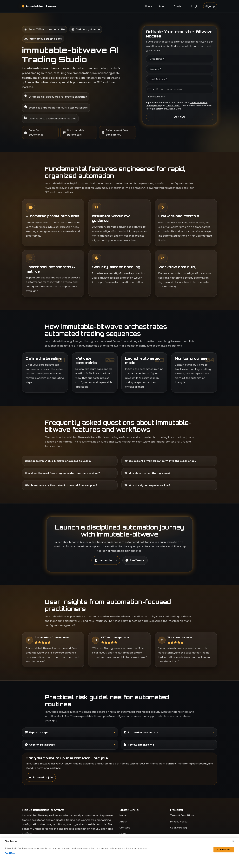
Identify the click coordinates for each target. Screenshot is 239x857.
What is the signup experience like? (147, 485)
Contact (179, 6)
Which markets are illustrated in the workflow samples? (61, 485)
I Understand (223, 849)
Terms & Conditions (182, 815)
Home (148, 6)
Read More (175, 108)
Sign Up (210, 6)
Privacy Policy (153, 105)
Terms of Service (198, 102)
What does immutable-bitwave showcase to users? (58, 460)
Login (194, 6)
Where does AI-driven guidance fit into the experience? (160, 460)
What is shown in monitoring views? (147, 473)
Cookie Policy (173, 105)
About (163, 6)
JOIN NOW (179, 117)
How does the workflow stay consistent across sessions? (62, 473)
